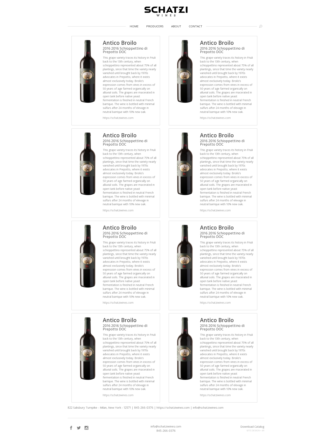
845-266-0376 (166, 430)
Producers (155, 26)
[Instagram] (86, 428)
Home (134, 26)
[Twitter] (79, 428)
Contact (195, 26)
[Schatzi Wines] (166, 11)
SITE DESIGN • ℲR (255, 430)
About (176, 26)
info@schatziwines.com (166, 426)
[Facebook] (71, 428)
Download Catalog (252, 426)
